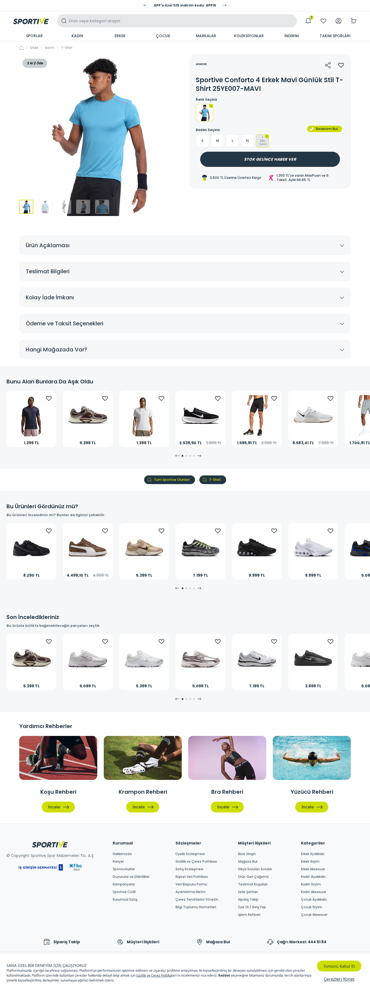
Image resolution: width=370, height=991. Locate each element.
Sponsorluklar (124, 869)
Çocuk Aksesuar (314, 915)
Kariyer (118, 861)
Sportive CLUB (124, 892)
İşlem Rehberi (249, 915)
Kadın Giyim (311, 884)
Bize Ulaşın (247, 854)
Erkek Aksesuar (313, 869)
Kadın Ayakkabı (313, 877)
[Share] (328, 65)
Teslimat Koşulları (253, 884)
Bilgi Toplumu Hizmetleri (196, 907)
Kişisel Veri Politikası (192, 877)
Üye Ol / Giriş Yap (252, 907)
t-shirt (67, 48)
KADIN (77, 36)
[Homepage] (31, 21)
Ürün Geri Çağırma (253, 877)
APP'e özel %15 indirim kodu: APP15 (185, 5)
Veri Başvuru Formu (191, 884)
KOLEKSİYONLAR (249, 36)
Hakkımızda (122, 854)
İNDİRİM (291, 36)
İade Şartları (248, 892)
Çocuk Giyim (311, 907)
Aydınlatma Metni (190, 892)
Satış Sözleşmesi (189, 869)
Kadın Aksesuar (313, 892)
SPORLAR (34, 36)
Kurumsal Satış (125, 899)
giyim (49, 48)
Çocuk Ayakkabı (314, 899)
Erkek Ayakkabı (312, 854)
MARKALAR (206, 36)
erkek (34, 48)
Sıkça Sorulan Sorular (255, 869)
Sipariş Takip (248, 899)
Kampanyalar (124, 884)
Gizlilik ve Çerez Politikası (196, 861)
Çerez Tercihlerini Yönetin (197, 899)
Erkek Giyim (310, 861)
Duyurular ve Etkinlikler (131, 877)
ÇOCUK (163, 36)
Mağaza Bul (247, 861)
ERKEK (120, 36)
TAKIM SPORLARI (335, 36)
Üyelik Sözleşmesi (190, 854)
